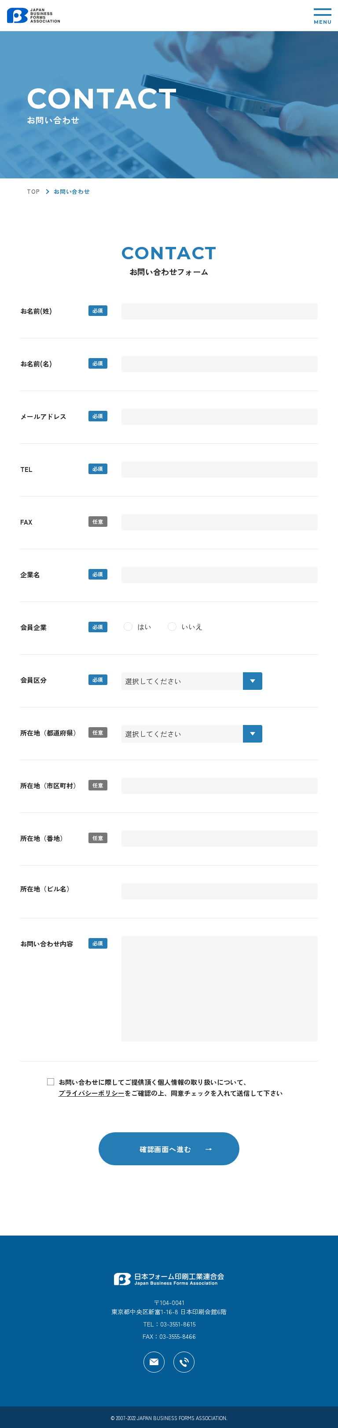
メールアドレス (43, 416)
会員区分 (33, 680)
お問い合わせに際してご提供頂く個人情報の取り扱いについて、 (171, 1087)
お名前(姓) (36, 311)
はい (144, 626)
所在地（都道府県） (50, 732)
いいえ (191, 626)
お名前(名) (36, 363)
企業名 (30, 574)
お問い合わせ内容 (46, 943)
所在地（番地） (43, 838)
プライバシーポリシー (92, 1093)
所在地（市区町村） (50, 785)
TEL (26, 469)
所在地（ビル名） (46, 888)
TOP (33, 191)
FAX (26, 521)
